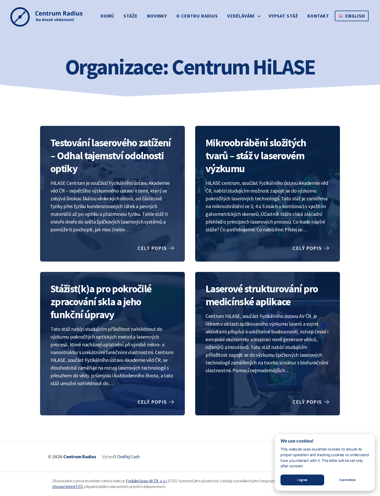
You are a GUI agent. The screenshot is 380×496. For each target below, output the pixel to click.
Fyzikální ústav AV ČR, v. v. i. (146, 480)
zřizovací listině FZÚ (67, 486)
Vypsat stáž (283, 16)
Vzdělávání (241, 16)
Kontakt (318, 16)
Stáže (131, 16)
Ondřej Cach (128, 457)
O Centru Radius (197, 16)
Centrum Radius (79, 457)
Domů (107, 16)
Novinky (157, 16)
